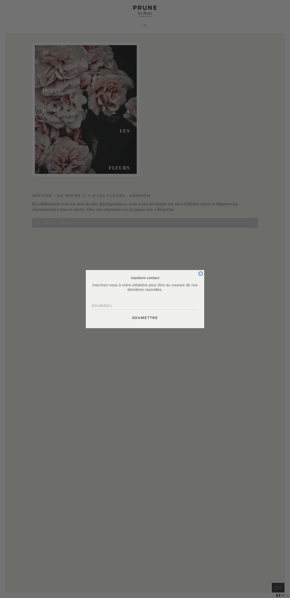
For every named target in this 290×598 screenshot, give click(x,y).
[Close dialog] (201, 274)
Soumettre (145, 318)
